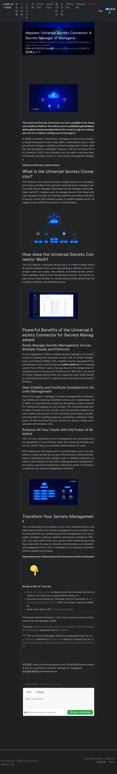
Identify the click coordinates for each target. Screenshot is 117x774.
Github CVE (40, 6)
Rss (101, 10)
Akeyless (63, 630)
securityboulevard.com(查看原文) (72, 48)
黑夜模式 (111, 11)
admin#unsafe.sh (94, 758)
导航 (33, 6)
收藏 (38, 51)
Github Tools (49, 6)
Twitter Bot (69, 6)
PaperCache (7, 764)
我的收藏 (17, 9)
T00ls (111, 762)
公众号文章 (27, 11)
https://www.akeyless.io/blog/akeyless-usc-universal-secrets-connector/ (58, 642)
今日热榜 (22, 9)
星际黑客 (101, 762)
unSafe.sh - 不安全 (8, 6)
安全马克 (109, 758)
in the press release (62, 609)
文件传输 (62, 9)
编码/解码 (56, 9)
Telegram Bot (81, 6)
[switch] (106, 9)
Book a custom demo (38, 592)
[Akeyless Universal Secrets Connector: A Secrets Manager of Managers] (53, 97)
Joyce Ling (56, 639)
